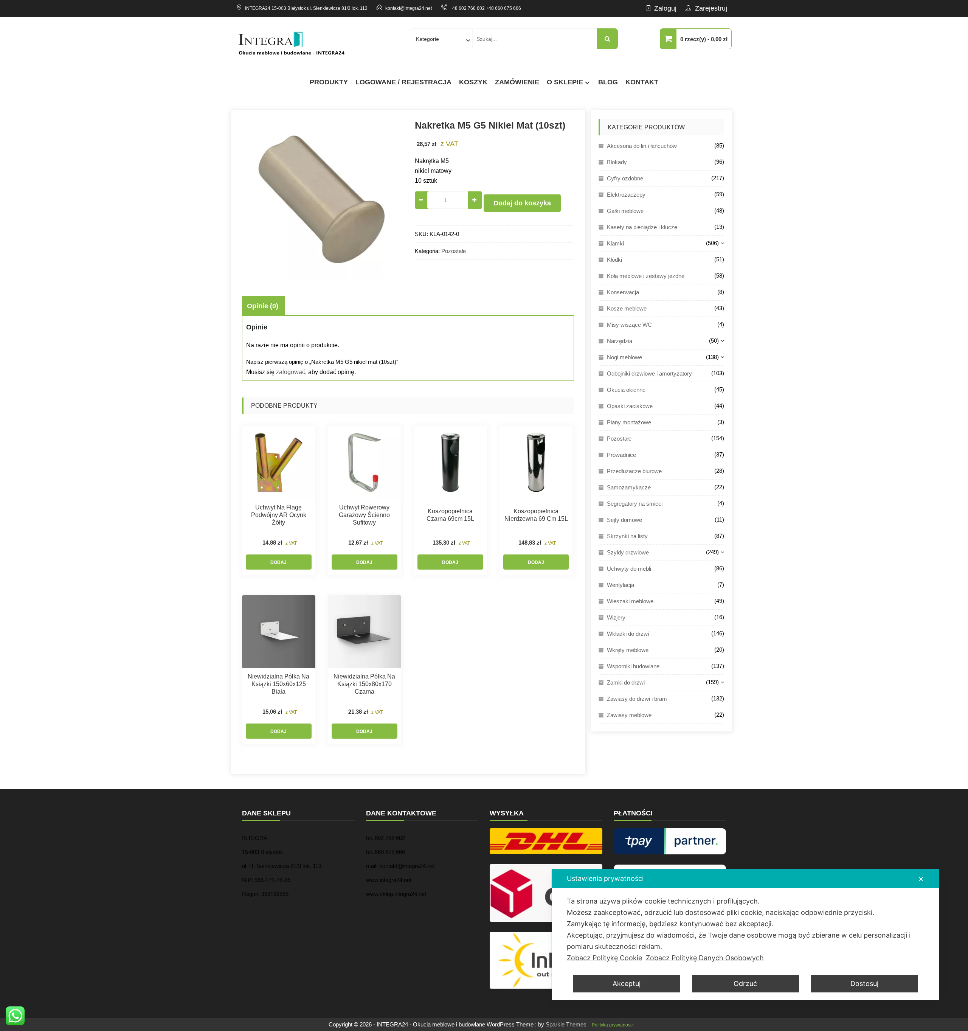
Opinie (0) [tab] (262, 306)
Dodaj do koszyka (522, 203)
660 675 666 (390, 852)
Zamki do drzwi (626, 682)
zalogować (290, 372)
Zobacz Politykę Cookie (604, 958)
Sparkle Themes (566, 1024)
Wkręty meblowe (627, 650)
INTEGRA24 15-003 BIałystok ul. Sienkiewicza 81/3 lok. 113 (306, 8)
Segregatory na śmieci (634, 503)
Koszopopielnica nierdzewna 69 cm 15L (536, 515)
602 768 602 (390, 838)
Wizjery (616, 617)
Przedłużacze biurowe (634, 471)
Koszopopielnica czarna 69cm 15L (450, 515)
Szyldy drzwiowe (628, 552)
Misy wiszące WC (629, 324)
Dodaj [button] (278, 562)
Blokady (617, 162)
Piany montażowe (629, 422)
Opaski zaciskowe (630, 406)
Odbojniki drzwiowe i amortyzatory (649, 373)
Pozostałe (453, 251)
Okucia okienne (626, 390)
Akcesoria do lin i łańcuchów (642, 146)
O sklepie (565, 82)
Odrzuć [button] (745, 984)
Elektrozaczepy (626, 194)
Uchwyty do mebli (629, 568)
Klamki (615, 243)
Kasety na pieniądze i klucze (642, 227)
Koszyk (473, 82)
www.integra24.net (388, 880)
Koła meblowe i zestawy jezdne (645, 276)
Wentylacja (620, 585)
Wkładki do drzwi (628, 633)
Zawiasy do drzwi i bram (637, 699)
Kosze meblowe (627, 308)
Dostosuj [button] (864, 984)
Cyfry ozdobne (625, 178)
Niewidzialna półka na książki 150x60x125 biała (278, 684)
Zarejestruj (711, 8)
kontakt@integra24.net (408, 8)
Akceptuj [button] (627, 984)
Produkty (329, 82)
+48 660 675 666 (503, 8)
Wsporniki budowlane (633, 666)
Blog (608, 82)
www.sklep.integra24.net (396, 894)
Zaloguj (665, 8)
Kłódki (614, 259)
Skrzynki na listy (627, 536)
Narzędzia (619, 341)
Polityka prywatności (613, 1025)
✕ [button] (921, 879)
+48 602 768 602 (467, 8)
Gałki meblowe (625, 211)
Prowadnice (621, 455)
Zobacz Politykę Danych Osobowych (705, 958)
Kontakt (641, 82)
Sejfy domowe (624, 520)
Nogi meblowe (624, 357)
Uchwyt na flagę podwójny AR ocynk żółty (278, 515)
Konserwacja (623, 292)
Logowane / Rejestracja (403, 82)
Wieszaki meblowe (630, 601)
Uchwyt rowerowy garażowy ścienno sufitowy (364, 515)
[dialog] (745, 934)
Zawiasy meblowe (629, 715)
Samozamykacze (629, 487)
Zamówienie (517, 82)
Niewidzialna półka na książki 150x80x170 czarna (364, 684)
